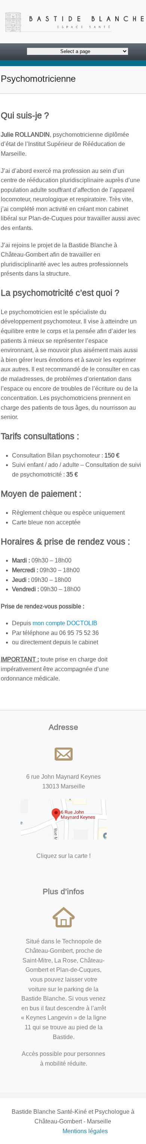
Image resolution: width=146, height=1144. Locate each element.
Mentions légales (85, 1131)
